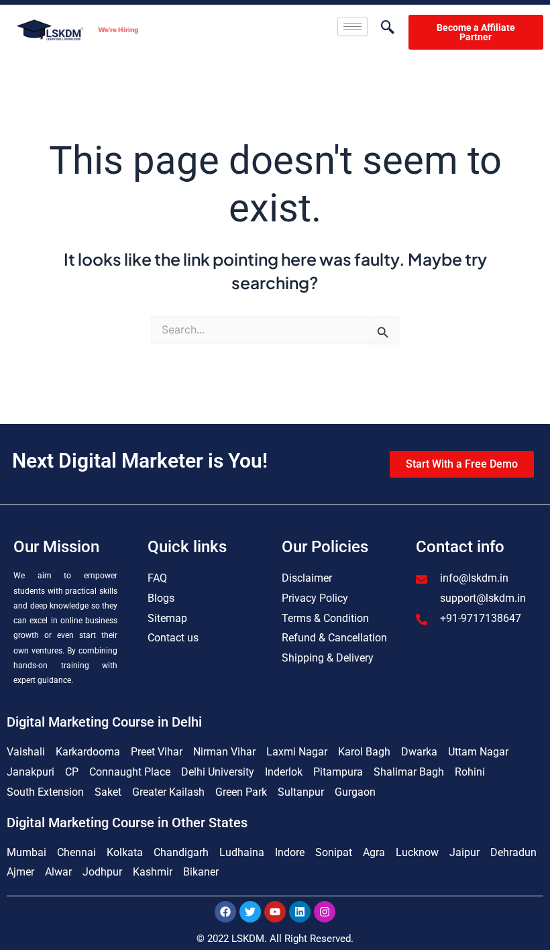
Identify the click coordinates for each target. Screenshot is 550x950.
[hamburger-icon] (352, 26)
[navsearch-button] (381, 28)
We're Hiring (118, 29)
